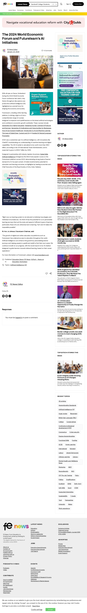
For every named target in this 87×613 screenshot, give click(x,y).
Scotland (62, 484)
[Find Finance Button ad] (70, 80)
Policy (77, 475)
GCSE (60, 444)
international (63, 449)
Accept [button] (50, 609)
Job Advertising (63, 549)
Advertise (49, 10)
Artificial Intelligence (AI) (18, 265)
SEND (69, 484)
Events (60, 10)
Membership (7, 591)
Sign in (68, 4)
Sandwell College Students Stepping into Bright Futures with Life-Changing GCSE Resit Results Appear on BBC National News (41, 4)
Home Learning (70, 444)
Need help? (6, 593)
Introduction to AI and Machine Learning (37, 131)
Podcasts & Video (39, 10)
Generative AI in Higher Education (13, 125)
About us (6, 547)
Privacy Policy (7, 556)
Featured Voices (63, 530)
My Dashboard (7, 585)
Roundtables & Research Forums (41, 577)
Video (5, 570)
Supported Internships (66, 492)
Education (34, 528)
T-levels (73, 496)
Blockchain (73, 414)
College (61, 422)
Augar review (63, 414)
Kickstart (73, 449)
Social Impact (35, 538)
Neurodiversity (63, 471)
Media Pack (62, 546)
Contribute (28, 10)
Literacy (75, 457)
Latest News (12, 10)
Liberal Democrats (72, 453)
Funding (74, 440)
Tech (60, 500)
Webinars (34, 579)
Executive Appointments (38, 547)
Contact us (6, 549)
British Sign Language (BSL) (67, 418)
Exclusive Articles (63, 528)
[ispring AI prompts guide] (14, 204)
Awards (33, 568)
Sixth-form (77, 484)
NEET (70, 467)
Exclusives (20, 10)
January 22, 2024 (13, 52)
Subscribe (78, 4)
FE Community (7, 551)
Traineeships (69, 500)
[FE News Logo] (8, 4)
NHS (72, 471)
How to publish (8, 580)
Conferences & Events (38, 570)
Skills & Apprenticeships (38, 536)
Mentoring (62, 467)
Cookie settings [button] (36, 609)
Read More (36, 606)
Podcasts (6, 568)
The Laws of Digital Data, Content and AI (15, 133)
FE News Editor (12, 49)
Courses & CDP (36, 572)
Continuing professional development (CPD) (66, 427)
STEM (76, 488)
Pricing (60, 544)
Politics (61, 479)
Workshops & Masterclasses (40, 581)
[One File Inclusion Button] (14, 185)
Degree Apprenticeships (67, 436)
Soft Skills (62, 488)
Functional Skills (64, 440)
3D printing (62, 401)
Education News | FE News (21, 259)
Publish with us (8, 552)
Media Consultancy (64, 551)
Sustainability (63, 496)
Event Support (62, 553)
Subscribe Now (73, 10)
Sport (69, 488)
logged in (18, 317)
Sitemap (5, 558)
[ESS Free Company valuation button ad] (70, 98)
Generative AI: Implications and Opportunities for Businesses (31, 128)
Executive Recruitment (38, 549)
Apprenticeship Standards (67, 405)
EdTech (33, 530)
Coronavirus (63, 432)
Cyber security (74, 432)
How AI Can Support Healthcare (12, 131)
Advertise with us (8, 554)
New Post (6, 583)
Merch (65, 10)
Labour (61, 453)
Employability (35, 532)
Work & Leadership (37, 534)
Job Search (34, 551)
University (62, 504)
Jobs (54, 10)
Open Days (34, 575)
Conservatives (71, 422)
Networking (34, 573)
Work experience (64, 508)
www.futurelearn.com (42, 255)
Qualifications (70, 479)
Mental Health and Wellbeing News (68, 462)
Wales (70, 504)
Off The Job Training (65, 475)
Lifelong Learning (64, 457)
